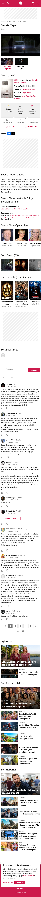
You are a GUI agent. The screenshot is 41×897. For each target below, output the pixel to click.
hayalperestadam (13, 529)
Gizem (12, 76)
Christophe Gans (29, 89)
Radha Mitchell (15, 216)
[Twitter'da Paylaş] (13, 133)
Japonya (23, 83)
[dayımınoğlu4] (3, 498)
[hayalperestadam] (3, 530)
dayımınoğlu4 (11, 498)
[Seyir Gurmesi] (3, 414)
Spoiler (11, 369)
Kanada (35, 80)
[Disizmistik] (3, 512)
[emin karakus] (3, 576)
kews (8, 611)
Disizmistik (10, 511)
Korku (4, 76)
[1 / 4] (7, 265)
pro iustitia (10, 440)
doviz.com (20, 888)
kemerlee (10, 462)
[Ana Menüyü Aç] (3, 3)
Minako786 (10, 555)
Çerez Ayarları (8, 882)
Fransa (16, 83)
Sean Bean (5, 209)
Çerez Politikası (28, 876)
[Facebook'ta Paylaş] (9, 133)
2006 (16, 80)
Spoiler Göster (10, 518)
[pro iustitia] (3, 441)
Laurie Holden (26, 216)
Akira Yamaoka (27, 96)
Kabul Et (20, 882)
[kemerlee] (3, 463)
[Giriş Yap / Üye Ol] (33, 3)
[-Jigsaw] (3, 385)
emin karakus (11, 575)
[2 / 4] (21, 265)
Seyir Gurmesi (11, 413)
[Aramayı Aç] (8, 3)
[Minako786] (3, 556)
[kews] (3, 612)
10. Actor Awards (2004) (18, 209)
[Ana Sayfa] (20, 3)
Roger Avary (26, 93)
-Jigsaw (9, 384)
